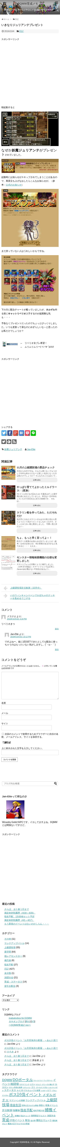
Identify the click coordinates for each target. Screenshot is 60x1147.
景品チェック (25, 1116)
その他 (7, 939)
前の (28, 1021)
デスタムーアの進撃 (32, 1090)
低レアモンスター (13, 956)
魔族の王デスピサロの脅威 (18, 1124)
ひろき (10, 1051)
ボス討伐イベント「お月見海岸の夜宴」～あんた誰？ (31, 1040)
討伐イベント (17, 1120)
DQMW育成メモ (28, 3)
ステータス (10, 1090)
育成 (5, 1120)
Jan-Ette (31, 449)
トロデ (43, 1090)
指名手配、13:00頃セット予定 (19, 916)
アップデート (48, 1080)
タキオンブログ (16, 1021)
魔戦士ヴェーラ (44, 1120)
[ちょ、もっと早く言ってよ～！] (8, 543)
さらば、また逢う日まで (16, 909)
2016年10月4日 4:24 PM (17, 619)
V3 (33, 1021)
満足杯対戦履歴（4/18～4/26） (19, 913)
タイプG (20, 1090)
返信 (57, 629)
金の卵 (33, 1121)
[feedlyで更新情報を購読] (9, 441)
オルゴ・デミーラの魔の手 (45, 1084)
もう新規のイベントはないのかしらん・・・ (26, 924)
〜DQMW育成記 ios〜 (20, 1025)
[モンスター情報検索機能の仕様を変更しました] (8, 563)
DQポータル (23, 1080)
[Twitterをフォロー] (3, 441)
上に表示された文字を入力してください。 (22, 748)
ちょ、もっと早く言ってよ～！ (34, 537)
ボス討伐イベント (25, 1094)
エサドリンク (24, 1084)
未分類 (7, 973)
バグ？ (48, 1090)
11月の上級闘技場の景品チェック (36, 467)
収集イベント (51, 1105)
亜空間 (7, 952)
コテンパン (27, 1087)
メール (4, 713)
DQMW (7, 1080)
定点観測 (7, 1110)
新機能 (17, 1116)
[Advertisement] (30, 71)
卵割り (42, 1105)
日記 (21, 31)
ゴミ (33, 1087)
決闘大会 (8, 977)
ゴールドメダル (42, 1087)
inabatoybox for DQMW (20, 1018)
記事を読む (37, 480)
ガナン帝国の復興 (15, 1087)
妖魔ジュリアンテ (13, 449)
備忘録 (7, 960)
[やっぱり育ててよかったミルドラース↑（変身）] (8, 492)
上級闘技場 (9, 947)
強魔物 (16, 1110)
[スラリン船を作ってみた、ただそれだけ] (8, 518)
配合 (27, 1120)
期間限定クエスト (39, 1116)
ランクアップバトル (14, 943)
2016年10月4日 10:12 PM (20, 637)
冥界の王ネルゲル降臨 (30, 1105)
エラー (32, 1084)
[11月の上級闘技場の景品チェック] (8, 473)
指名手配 (8, 964)
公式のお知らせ (13, 185)
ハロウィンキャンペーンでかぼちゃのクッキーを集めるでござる (32, 597)
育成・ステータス (13, 982)
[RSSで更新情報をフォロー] (14, 441)
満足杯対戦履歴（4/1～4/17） (19, 920)
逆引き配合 (9, 986)
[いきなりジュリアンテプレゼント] (21, 433)
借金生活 (15, 1105)
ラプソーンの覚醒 (17, 1100)
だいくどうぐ (38, 1080)
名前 (3, 703)
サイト (4, 723)
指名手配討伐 (38, 1111)
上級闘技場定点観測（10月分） (26, 588)
